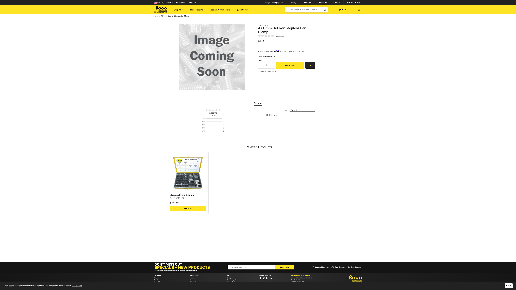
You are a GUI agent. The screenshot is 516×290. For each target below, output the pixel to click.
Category (157, 275)
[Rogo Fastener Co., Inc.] (160, 9)
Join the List (284, 267)
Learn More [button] (77, 286)
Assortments (157, 280)
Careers (337, 2)
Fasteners (156, 278)
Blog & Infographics (232, 280)
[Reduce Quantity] (261, 65)
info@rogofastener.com (297, 281)
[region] (258, 120)
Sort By (287, 110)
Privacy (192, 280)
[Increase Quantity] (272, 65)
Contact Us (322, 2)
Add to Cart (188, 208)
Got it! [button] (508, 286)
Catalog (293, 2)
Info (228, 275)
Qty (259, 60)
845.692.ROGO (353, 2)
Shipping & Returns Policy (267, 71)
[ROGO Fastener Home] (354, 279)
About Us (307, 2)
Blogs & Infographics (274, 2)
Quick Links (194, 275)
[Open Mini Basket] (358, 9)
